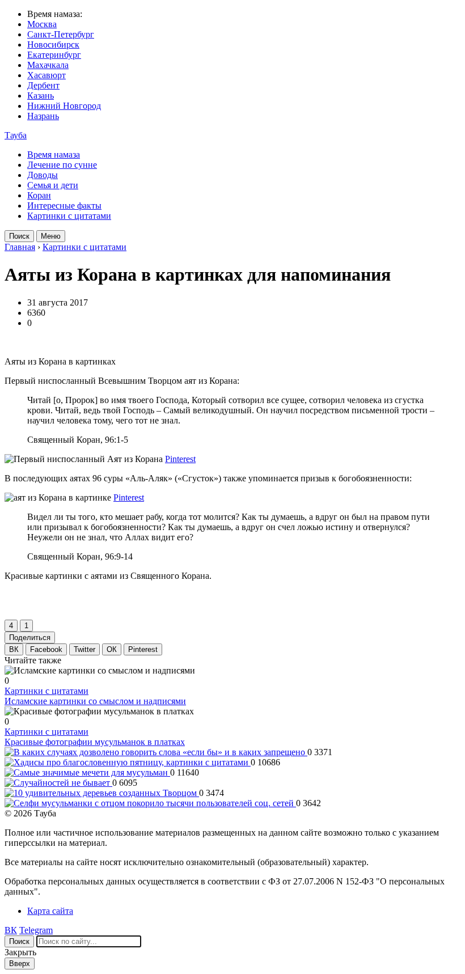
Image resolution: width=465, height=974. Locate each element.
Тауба (16, 135)
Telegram (36, 930)
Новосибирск (53, 44)
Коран (39, 195)
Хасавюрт (46, 75)
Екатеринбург (54, 55)
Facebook (46, 649)
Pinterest (180, 459)
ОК (112, 649)
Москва (42, 24)
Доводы (42, 175)
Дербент (43, 85)
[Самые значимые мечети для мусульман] (87, 772)
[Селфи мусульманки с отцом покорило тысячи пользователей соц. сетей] (150, 803)
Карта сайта (50, 911)
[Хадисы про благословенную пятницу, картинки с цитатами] (128, 762)
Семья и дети (52, 185)
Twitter (84, 649)
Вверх (19, 963)
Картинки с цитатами (69, 216)
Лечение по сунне (62, 165)
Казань (40, 95)
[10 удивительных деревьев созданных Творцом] (102, 793)
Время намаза (53, 154)
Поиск (19, 236)
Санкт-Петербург (60, 34)
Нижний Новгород (64, 106)
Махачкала (48, 65)
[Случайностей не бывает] (58, 782)
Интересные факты (64, 205)
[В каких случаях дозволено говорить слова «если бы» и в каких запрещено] (156, 752)
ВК (14, 649)
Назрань (43, 116)
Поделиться (29, 637)
